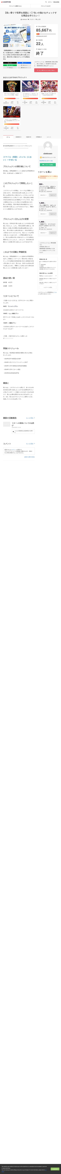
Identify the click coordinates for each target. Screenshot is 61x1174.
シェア (25, 62)
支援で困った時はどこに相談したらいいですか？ (47, 283)
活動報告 (18, 137)
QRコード (25, 67)
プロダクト (32, 19)
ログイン (50, 2)
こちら (55, 292)
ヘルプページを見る (48, 287)
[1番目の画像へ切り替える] (5, 45)
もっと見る (29, 418)
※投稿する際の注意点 (29, 457)
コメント (49, 137)
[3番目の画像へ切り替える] (17, 45)
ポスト (10, 62)
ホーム (8, 137)
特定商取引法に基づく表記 (46, 160)
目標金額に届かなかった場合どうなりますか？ (47, 279)
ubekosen (24, 19)
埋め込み (11, 67)
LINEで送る (10, 65)
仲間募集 (38, 137)
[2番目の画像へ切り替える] (11, 45)
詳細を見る (42, 195)
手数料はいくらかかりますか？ (46, 275)
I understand (55, 1169)
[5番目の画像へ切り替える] (28, 45)
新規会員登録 (56, 2)
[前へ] (5, 33)
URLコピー (25, 65)
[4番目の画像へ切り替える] (22, 45)
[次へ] (29, 33)
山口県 (38, 19)
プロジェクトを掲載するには (15, 6)
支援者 (28, 137)
